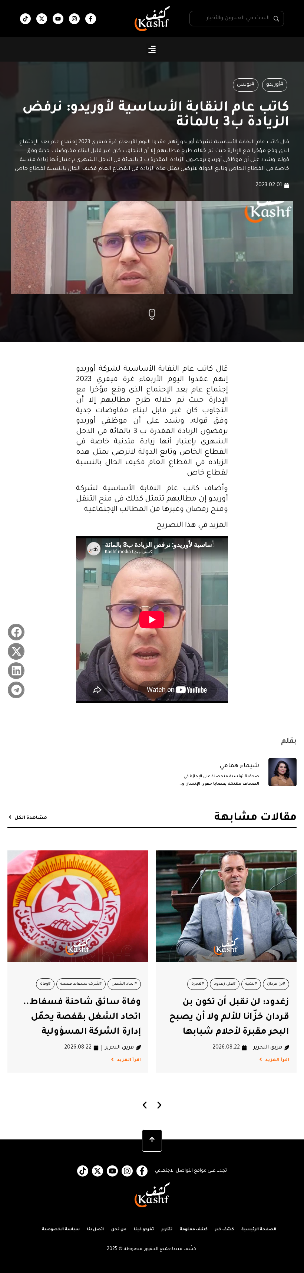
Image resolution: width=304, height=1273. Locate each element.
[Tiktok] (25, 18)
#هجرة (197, 984)
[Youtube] (58, 18)
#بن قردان (276, 984)
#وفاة (45, 984)
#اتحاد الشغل (124, 984)
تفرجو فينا (144, 1229)
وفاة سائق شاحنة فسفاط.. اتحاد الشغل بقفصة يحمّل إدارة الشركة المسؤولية (82, 1017)
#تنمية (251, 984)
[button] (152, 49)
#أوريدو (274, 85)
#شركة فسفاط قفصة (81, 984)
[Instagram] (74, 18)
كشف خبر (224, 1229)
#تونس (245, 85)
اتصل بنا (95, 1229)
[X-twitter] (41, 18)
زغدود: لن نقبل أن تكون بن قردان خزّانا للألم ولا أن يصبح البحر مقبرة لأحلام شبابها (229, 1017)
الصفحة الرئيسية (258, 1229)
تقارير (166, 1229)
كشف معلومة (194, 1229)
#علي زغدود (224, 984)
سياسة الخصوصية (61, 1229)
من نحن (118, 1229)
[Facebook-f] (90, 18)
